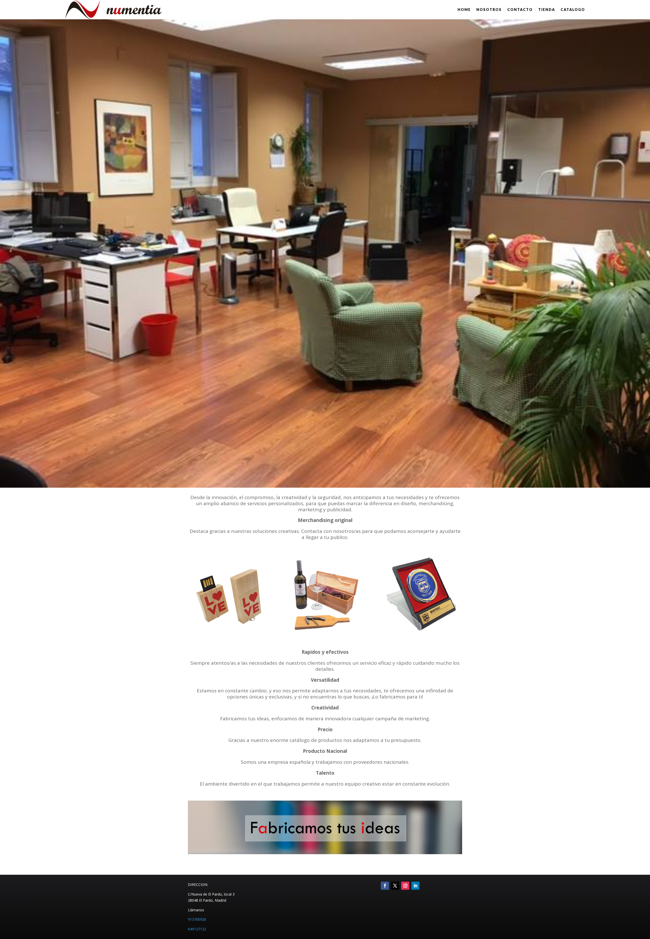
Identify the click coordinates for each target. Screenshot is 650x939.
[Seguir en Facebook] (385, 886)
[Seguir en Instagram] (405, 886)
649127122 (197, 929)
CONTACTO (520, 9)
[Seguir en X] (395, 886)
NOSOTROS (489, 9)
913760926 (197, 919)
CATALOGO (573, 9)
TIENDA (546, 9)
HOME (464, 9)
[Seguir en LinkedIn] (415, 886)
